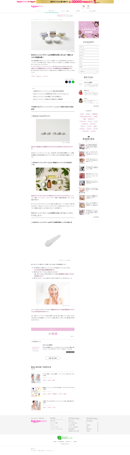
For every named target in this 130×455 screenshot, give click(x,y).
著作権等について (69, 441)
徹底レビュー (39, 76)
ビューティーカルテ (54, 426)
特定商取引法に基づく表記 (73, 431)
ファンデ (60, 393)
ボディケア (81, 55)
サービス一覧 (33, 450)
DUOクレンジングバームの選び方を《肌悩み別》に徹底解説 (48, 99)
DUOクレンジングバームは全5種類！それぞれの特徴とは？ (47, 96)
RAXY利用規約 (71, 428)
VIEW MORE (96, 106)
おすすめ (33, 76)
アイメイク (81, 52)
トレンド (90, 121)
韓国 (53, 380)
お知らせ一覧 (71, 420)
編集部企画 (54, 393)
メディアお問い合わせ (72, 422)
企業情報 (54, 441)
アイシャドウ (82, 121)
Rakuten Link (88, 428)
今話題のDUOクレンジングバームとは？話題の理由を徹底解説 (48, 91)
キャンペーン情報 (65, 10)
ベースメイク (82, 49)
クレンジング (45, 76)
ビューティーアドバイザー (55, 428)
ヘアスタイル (84, 123)
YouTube (88, 431)
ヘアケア (81, 58)
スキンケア (36, 74)
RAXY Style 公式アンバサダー (86, 116)
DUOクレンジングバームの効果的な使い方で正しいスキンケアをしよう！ (51, 94)
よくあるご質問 (92, 10)
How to (44, 380)
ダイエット (82, 128)
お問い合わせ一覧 (41, 450)
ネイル (80, 61)
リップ (96, 121)
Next (72, 336)
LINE (87, 426)
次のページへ (53, 329)
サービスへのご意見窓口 (73, 426)
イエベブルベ (92, 123)
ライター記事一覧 (70, 352)
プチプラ (82, 126)
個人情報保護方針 (61, 441)
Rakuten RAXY (37, 6)
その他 (80, 66)
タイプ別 (93, 131)
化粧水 (95, 126)
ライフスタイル (85, 131)
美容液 (65, 393)
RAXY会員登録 (89, 420)
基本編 (95, 116)
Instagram (88, 424)
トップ (37, 10)
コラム (80, 64)
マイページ (52, 424)
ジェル (54, 407)
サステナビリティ (50, 450)
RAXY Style (51, 10)
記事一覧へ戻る (53, 358)
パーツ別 (89, 126)
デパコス (89, 128)
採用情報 (75, 441)
